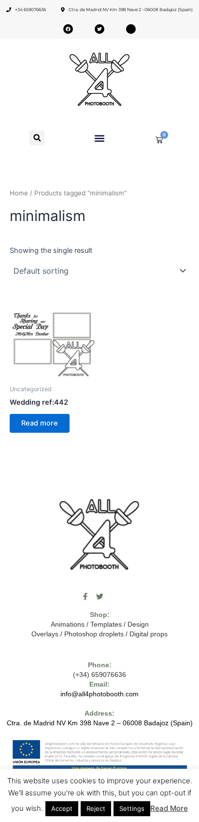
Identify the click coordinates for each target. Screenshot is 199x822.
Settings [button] (131, 808)
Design (138, 624)
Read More (169, 808)
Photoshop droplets (94, 634)
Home (19, 193)
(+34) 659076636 (99, 674)
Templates (106, 624)
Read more (39, 423)
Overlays (44, 634)
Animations (68, 624)
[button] (36, 138)
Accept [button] (61, 808)
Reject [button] (95, 808)
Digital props (148, 634)
